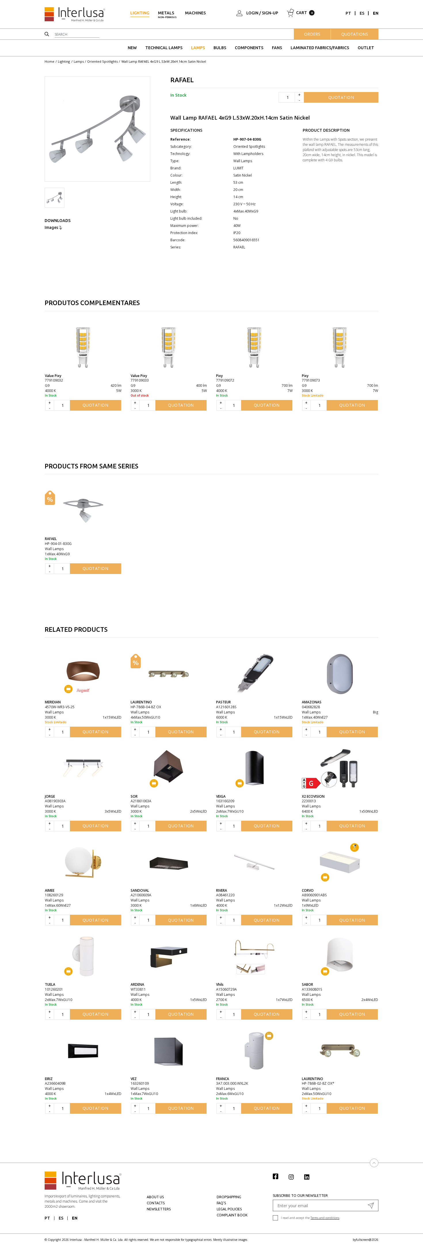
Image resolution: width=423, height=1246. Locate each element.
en (375, 13)
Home (49, 61)
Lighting (139, 13)
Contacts (156, 1203)
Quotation (341, 97)
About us (155, 1197)
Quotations (354, 34)
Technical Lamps (163, 47)
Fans (277, 47)
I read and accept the (310, 1218)
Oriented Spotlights (102, 61)
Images (52, 227)
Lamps (198, 47)
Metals (167, 15)
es (362, 13)
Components (249, 47)
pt (348, 13)
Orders (312, 34)
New (132, 47)
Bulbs (220, 47)
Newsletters (159, 1209)
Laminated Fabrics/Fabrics (320, 47)
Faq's (221, 1203)
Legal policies (229, 1209)
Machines (195, 13)
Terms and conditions (324, 1218)
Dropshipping (229, 1197)
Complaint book (232, 1215)
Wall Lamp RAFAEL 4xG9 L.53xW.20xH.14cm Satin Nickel (163, 61)
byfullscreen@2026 (365, 1240)
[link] (278, 1176)
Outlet (366, 47)
